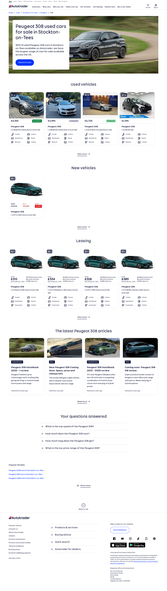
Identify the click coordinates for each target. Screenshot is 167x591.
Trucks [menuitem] (45, 1)
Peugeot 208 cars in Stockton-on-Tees (25, 474)
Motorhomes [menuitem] (28, 1)
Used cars (36, 7)
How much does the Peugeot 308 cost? (67, 434)
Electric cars (110, 7)
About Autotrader (16, 532)
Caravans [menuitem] (37, 1)
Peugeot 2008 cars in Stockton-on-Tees (26, 470)
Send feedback (120, 530)
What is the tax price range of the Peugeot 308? (72, 448)
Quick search (62, 542)
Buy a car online (124, 7)
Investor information (17, 539)
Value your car (72, 7)
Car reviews (85, 7)
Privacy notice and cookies (20, 543)
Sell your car (58, 7)
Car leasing (98, 7)
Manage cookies (15, 558)
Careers (12, 536)
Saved (148, 7)
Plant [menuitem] (55, 1)
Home (11, 13)
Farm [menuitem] (50, 1)
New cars (47, 7)
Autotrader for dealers (68, 549)
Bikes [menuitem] (20, 1)
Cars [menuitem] (10, 1)
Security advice (15, 526)
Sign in (156, 7)
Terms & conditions (16, 546)
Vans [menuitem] (15, 1)
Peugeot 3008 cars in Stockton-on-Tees (26, 478)
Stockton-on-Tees (30, 13)
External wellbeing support (20, 553)
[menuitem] (36, 7)
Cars (18, 13)
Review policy (14, 550)
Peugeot (43, 13)
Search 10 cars (24, 62)
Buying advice (63, 535)
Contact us (13, 529)
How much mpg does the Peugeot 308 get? (69, 441)
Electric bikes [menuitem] (63, 1)
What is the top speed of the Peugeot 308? (69, 426)
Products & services (66, 527)
